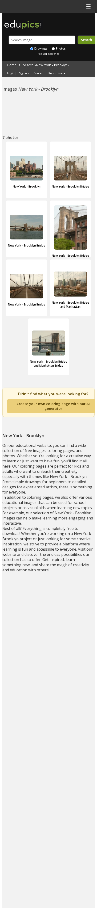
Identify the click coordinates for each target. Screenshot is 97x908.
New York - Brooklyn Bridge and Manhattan (70, 305)
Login (10, 73)
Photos (60, 48)
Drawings (40, 48)
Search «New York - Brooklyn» (46, 65)
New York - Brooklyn (26, 186)
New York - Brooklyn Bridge (70, 186)
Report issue (56, 73)
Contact (38, 73)
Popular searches (48, 53)
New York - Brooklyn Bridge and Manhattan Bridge (48, 364)
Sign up (24, 73)
